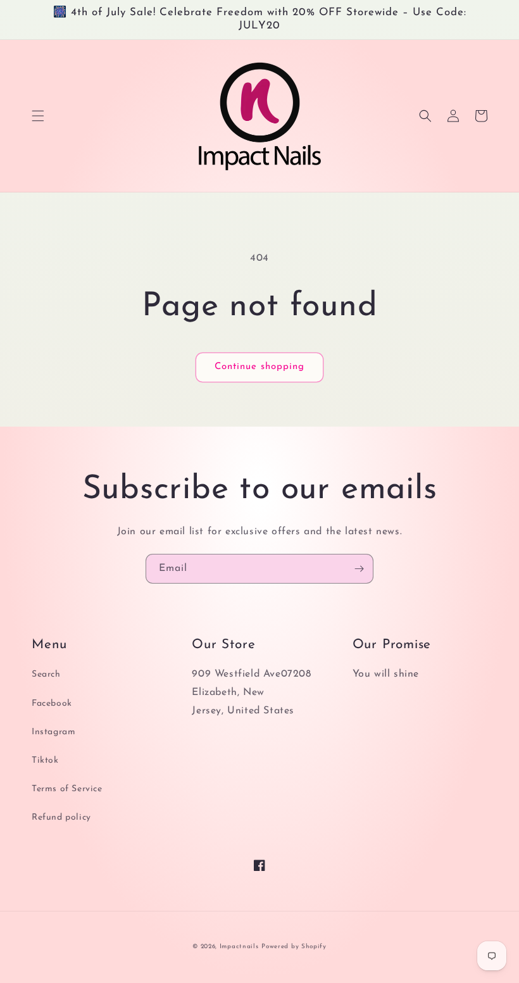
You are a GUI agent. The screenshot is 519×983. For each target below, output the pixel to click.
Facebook (52, 703)
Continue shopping (259, 367)
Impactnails (239, 946)
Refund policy (61, 817)
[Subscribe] (359, 569)
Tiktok (45, 760)
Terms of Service (67, 789)
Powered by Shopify (294, 946)
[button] (38, 116)
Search (46, 674)
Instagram (53, 732)
